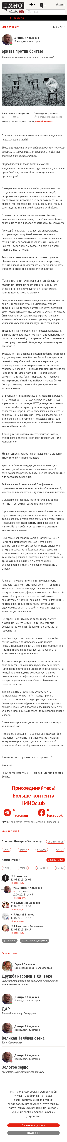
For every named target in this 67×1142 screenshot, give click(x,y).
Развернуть (17, 882)
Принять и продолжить (33, 1125)
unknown (22, 891)
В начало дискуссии (34, 941)
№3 (13, 914)
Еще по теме (10, 830)
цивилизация (51, 822)
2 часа (23, 849)
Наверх (9, 941)
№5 (15, 887)
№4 (13, 926)
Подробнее (33, 1132)
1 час (6, 849)
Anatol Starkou (28, 121)
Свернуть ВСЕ (55, 841)
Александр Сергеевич (11, 121)
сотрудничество (34, 822)
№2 (13, 902)
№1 (13, 876)
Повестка (18, 17)
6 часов (41, 849)
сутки (60, 849)
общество (17, 822)
